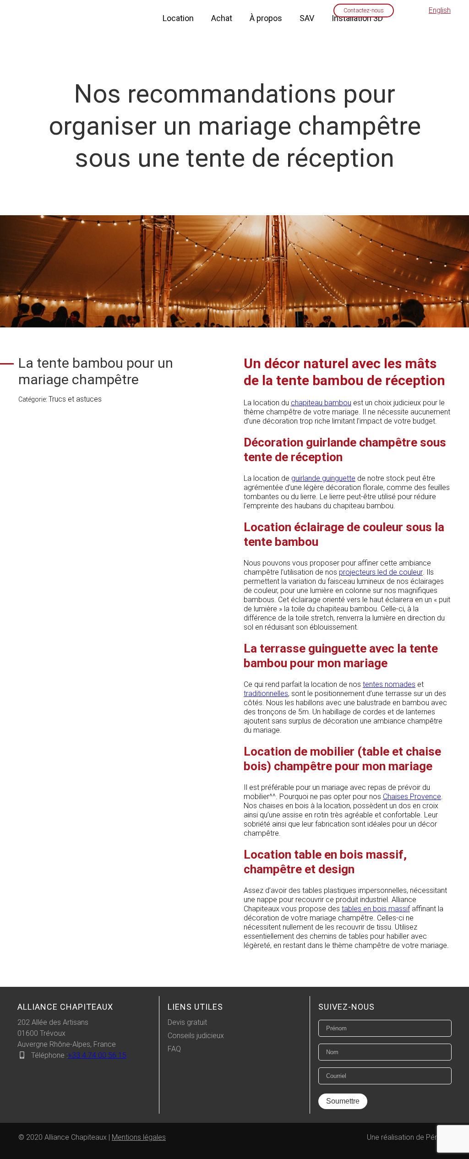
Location (178, 18)
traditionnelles (266, 693)
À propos (266, 18)
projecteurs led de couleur (381, 572)
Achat (221, 18)
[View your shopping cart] (408, 10)
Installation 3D (357, 18)
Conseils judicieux (196, 1035)
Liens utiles (195, 1007)
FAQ (174, 1049)
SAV (307, 18)
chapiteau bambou (321, 402)
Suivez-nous (346, 1007)
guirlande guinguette (323, 478)
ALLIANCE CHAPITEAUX (65, 1007)
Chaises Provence (412, 796)
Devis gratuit (187, 1022)
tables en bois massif (376, 908)
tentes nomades (389, 684)
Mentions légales (139, 1137)
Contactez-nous (364, 10)
